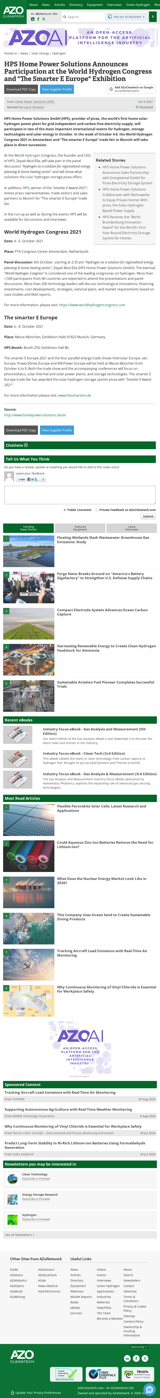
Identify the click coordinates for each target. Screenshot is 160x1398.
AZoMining (17, 1297)
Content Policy (133, 1321)
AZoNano (16, 1275)
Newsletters (132, 1280)
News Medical (48, 1286)
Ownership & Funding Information (133, 1331)
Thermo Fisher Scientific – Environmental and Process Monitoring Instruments (63, 1133)
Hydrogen (59, 53)
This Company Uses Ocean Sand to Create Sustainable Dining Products (103, 916)
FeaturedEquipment (80, 528)
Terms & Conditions (131, 1299)
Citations (15, 445)
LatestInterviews (131, 528)
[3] (28, 623)
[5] (28, 696)
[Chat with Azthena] (149, 1389)
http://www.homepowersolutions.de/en (35, 415)
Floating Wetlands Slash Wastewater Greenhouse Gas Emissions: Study (103, 539)
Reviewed (146, 107)
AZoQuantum (47, 1275)
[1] (28, 551)
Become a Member (110, 1319)
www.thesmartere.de (74, 395)
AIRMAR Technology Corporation (33, 1116)
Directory (76, 1280)
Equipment (78, 1286)
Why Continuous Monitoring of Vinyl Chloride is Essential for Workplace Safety (106, 989)
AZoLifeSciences (49, 1291)
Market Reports (81, 1297)
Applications (105, 1291)
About (128, 1270)
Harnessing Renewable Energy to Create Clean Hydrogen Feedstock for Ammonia (106, 648)
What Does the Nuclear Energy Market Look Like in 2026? (101, 880)
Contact (129, 1286)
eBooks (75, 1308)
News (24, 53)
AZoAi (42, 1280)
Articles (75, 1275)
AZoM (14, 1270)
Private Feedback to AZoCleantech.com (127, 510)
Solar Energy (40, 53)
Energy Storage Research (40, 1195)
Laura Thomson (34, 107)
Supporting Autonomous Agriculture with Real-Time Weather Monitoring (68, 1109)
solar (30, 177)
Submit (148, 516)
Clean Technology (35, 1174)
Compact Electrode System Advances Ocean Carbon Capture (102, 611)
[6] (28, 1000)
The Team (104, 1313)
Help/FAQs (104, 1308)
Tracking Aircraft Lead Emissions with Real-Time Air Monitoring (102, 952)
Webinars (77, 1291)
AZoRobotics (18, 1280)
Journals (76, 1313)
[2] (28, 587)
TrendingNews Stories (28, 528)
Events (101, 1275)
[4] (28, 659)
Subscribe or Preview (36, 1178)
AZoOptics (17, 1286)
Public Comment (79, 510)
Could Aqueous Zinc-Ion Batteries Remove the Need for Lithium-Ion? (105, 844)
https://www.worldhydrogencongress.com (92, 305)
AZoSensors (46, 1270)
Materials (103, 1302)
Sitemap (129, 1316)
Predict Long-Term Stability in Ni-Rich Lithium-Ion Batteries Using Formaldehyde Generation (75, 1145)
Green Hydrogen (108, 1286)
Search (128, 1275)
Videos (101, 1270)
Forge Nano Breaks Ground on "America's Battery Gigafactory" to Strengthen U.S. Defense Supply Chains (104, 575)
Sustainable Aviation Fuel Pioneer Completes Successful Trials (105, 684)
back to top (138, 1347)
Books (74, 1302)
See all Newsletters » (19, 1235)
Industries (104, 1297)
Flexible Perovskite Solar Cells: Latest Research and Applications (101, 808)
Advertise (130, 1291)
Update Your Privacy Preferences (38, 1393)
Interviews (104, 1280)
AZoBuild (16, 1291)
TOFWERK (18, 1099)
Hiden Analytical (23, 1154)
